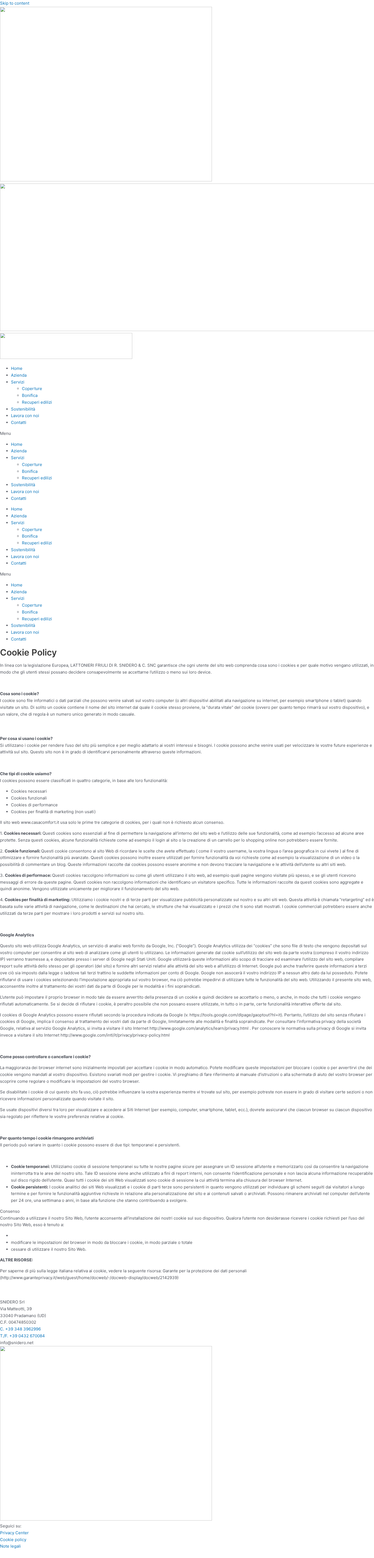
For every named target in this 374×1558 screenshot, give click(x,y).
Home (16, 368)
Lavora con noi (25, 415)
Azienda (19, 375)
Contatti (18, 422)
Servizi (17, 382)
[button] (187, 433)
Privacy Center (14, 1532)
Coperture (32, 388)
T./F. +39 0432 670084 (22, 1335)
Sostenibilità (23, 409)
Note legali (10, 1546)
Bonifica (30, 395)
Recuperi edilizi (37, 402)
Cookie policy (13, 1539)
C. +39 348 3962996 (20, 1329)
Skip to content (14, 3)
